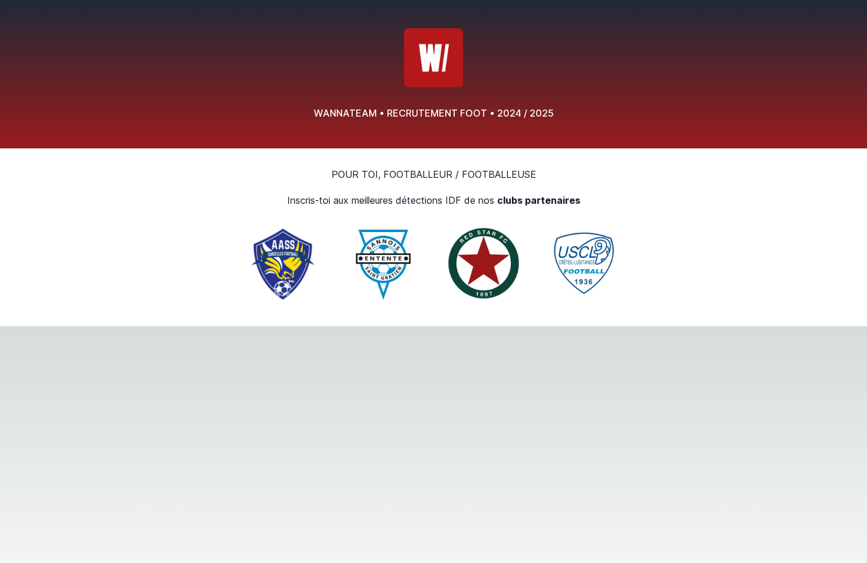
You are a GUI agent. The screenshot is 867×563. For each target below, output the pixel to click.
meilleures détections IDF (406, 200)
